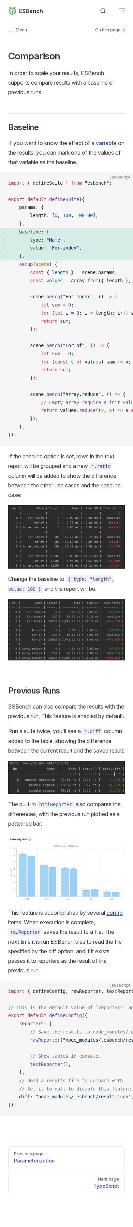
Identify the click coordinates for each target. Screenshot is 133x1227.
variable (106, 143)
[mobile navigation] (122, 11)
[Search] (103, 11)
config (114, 912)
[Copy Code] (122, 183)
